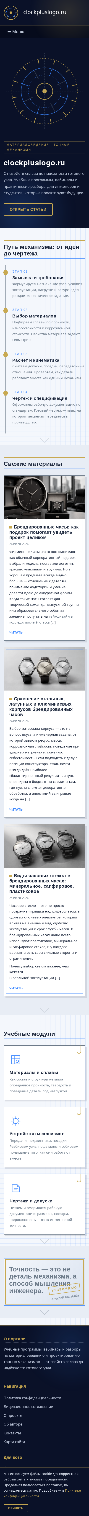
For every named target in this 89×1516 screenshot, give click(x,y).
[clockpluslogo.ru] (11, 12)
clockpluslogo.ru (44, 12)
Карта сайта (14, 1441)
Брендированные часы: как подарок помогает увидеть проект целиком (44, 531)
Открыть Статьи (28, 209)
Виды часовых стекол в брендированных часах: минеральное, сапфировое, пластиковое (41, 883)
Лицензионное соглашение (28, 1406)
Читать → (18, 632)
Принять (15, 1508)
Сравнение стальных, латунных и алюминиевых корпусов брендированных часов (41, 706)
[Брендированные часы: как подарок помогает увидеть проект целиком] (44, 498)
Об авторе (13, 1424)
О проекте (13, 1415)
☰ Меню (15, 31)
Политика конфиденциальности (32, 1397)
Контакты (12, 1433)
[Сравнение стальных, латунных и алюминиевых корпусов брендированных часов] (44, 670)
